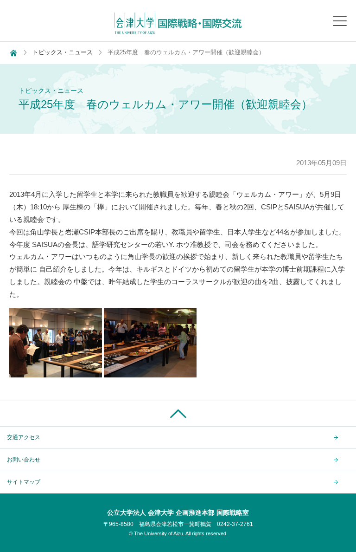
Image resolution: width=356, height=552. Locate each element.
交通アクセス (23, 437)
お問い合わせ (23, 459)
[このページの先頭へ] (178, 413)
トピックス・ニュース (62, 52)
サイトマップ (23, 482)
